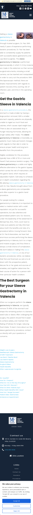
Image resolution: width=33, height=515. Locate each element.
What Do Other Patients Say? (10, 387)
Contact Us (16, 472)
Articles (13, 426)
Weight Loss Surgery (7, 350)
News (20, 426)
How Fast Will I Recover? (8, 385)
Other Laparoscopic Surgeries (10, 369)
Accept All (16, 501)
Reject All (17, 511)
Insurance (16, 475)
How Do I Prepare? (6, 380)
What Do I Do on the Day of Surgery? (13, 383)
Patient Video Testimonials (9, 395)
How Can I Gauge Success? (9, 392)
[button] (2, 7)
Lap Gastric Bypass (6, 359)
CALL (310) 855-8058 (24, 6)
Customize (16, 506)
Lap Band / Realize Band (8, 357)
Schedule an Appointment (9, 397)
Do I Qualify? (4, 378)
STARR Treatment (6, 355)
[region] (16, 498)
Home (16, 468)
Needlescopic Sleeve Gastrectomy (12, 352)
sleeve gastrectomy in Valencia (6, 37)
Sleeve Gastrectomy (7, 362)
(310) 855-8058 (10, 450)
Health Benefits (5, 367)
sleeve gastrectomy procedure (15, 110)
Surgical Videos (5, 364)
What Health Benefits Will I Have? (12, 390)
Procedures (16, 478)
